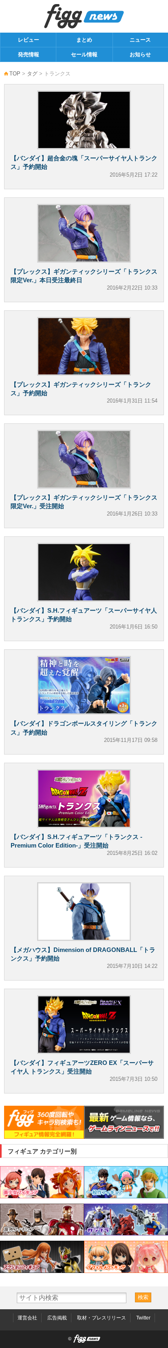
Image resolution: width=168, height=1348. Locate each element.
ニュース (140, 40)
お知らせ (140, 54)
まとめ (84, 40)
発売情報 (28, 54)
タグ (32, 74)
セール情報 (84, 54)
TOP (14, 74)
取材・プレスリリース (101, 1318)
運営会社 (27, 1318)
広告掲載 (57, 1318)
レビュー (28, 40)
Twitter (143, 1318)
